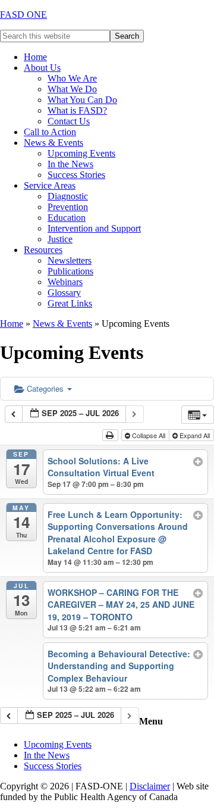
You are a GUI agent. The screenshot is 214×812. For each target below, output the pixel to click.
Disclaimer (150, 786)
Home (11, 323)
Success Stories (52, 766)
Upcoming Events (58, 744)
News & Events (62, 323)
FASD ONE (23, 15)
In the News (47, 755)
